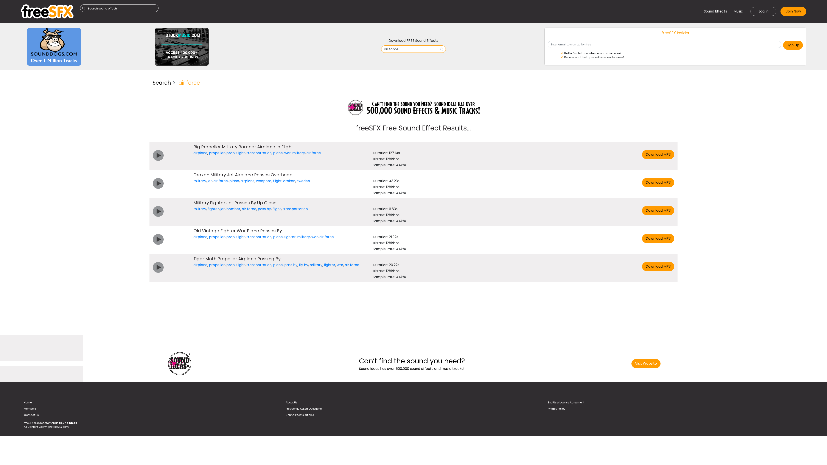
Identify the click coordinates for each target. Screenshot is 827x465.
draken (289, 180)
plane (278, 152)
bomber (233, 208)
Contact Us (31, 415)
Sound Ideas (68, 423)
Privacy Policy (556, 409)
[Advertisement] (83, 106)
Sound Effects (715, 11)
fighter (213, 208)
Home (28, 402)
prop (230, 152)
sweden (303, 180)
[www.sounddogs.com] (54, 46)
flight (240, 152)
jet (210, 180)
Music (738, 11)
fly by (303, 264)
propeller (217, 152)
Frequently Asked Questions (304, 409)
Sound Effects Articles (300, 415)
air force (313, 152)
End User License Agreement (566, 402)
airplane (200, 152)
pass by (264, 208)
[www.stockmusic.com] (182, 46)
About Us (291, 402)
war (287, 152)
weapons (264, 180)
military (298, 152)
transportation (259, 152)
